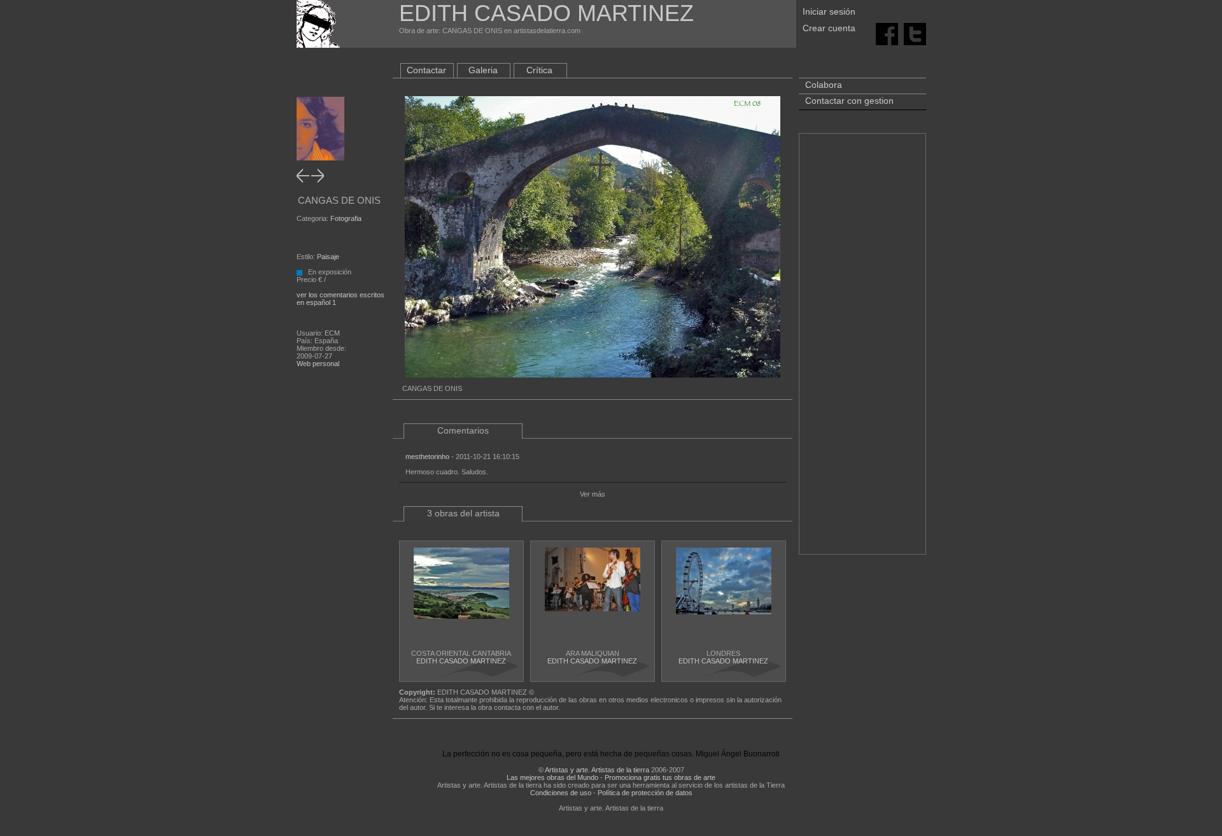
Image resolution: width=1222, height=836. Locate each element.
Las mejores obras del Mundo (552, 777)
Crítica (539, 70)
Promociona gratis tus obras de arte (660, 777)
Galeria (483, 70)
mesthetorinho (427, 456)
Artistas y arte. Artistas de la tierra (597, 770)
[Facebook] (887, 33)
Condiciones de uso (560, 793)
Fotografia (346, 218)
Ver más (592, 494)
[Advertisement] (862, 350)
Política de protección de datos (645, 793)
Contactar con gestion (849, 101)
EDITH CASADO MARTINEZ (461, 661)
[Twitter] (915, 33)
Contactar (426, 70)
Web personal (318, 363)
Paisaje (328, 256)
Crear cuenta (829, 28)
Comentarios (463, 430)
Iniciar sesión (829, 11)
